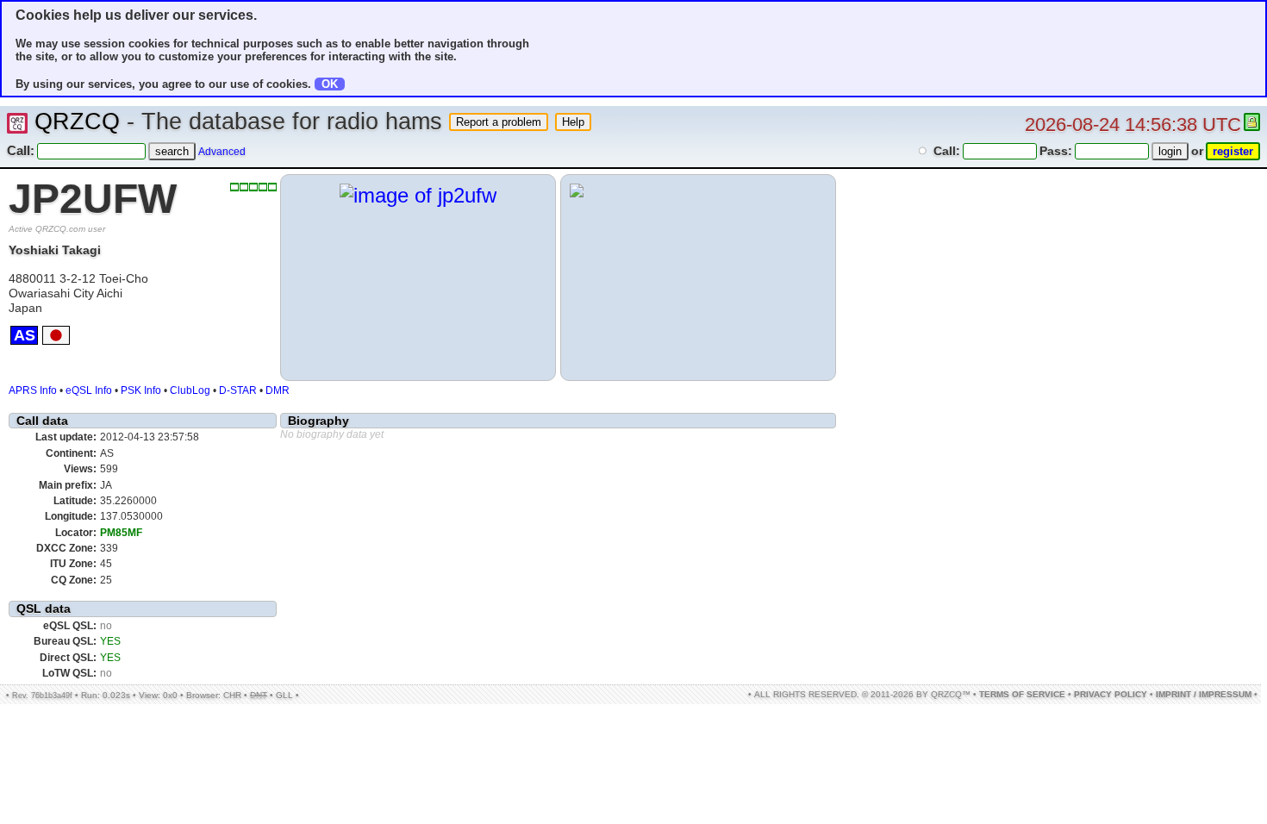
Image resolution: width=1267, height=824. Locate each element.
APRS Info (33, 390)
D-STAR (238, 390)
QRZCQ (77, 121)
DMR (277, 390)
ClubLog (190, 390)
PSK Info (141, 390)
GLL (284, 695)
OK (329, 84)
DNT (258, 695)
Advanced (222, 152)
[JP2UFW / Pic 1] (418, 195)
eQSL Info (89, 390)
